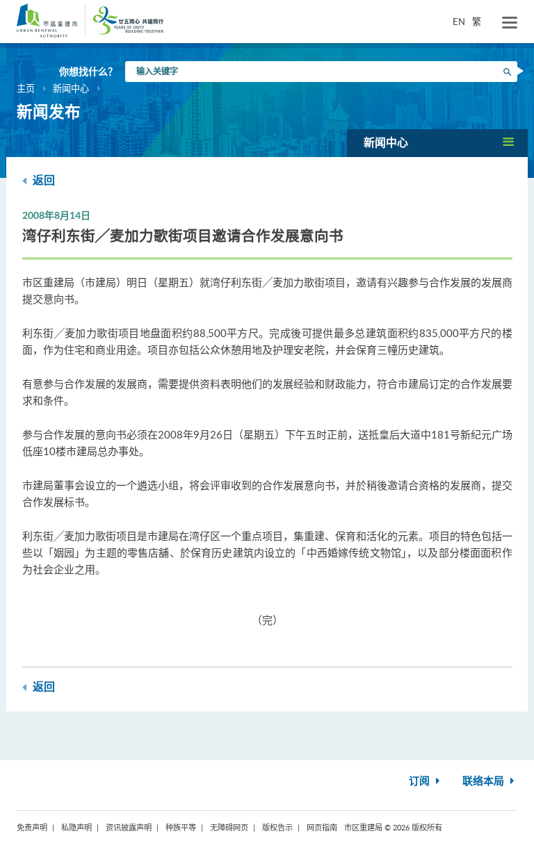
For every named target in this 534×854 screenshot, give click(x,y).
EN (459, 21)
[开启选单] (509, 23)
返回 (42, 180)
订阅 (420, 781)
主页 (26, 88)
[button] (437, 142)
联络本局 (484, 781)
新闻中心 (71, 88)
